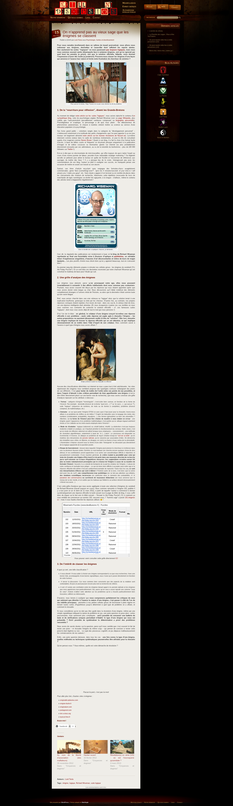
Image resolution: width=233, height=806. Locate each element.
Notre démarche (57, 17)
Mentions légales (136, 802)
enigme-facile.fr (65, 704)
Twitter (70, 149)
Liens (87, 17)
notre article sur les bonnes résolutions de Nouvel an (104, 136)
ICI (117, 558)
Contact (175, 7)
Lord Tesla (78, 40)
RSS (163, 7)
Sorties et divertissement (105, 40)
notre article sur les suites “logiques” (90, 116)
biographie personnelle (125, 120)
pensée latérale (88, 438)
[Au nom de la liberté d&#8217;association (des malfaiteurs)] (69, 747)
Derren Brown (86, 140)
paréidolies (118, 256)
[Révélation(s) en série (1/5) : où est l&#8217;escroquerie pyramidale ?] (122, 747)
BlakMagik (85, 802)
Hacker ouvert (90, 755)
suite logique (96, 783)
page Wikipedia (124, 118)
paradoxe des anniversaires (70, 478)
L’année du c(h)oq (156, 31)
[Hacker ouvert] (96, 747)
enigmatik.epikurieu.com (69, 700)
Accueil (150, 7)
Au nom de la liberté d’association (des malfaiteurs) (69, 758)
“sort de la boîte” (123, 436)
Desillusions (58, 2)
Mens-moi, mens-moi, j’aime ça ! (161, 51)
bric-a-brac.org (65, 714)
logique (72, 783)
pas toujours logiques (115, 50)
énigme (65, 783)
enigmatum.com (66, 707)
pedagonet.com (65, 710)
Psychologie (90, 40)
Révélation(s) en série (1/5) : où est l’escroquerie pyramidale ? (122, 758)
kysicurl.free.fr (65, 717)
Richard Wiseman (83, 783)
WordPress (65, 802)
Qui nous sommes (75, 17)
